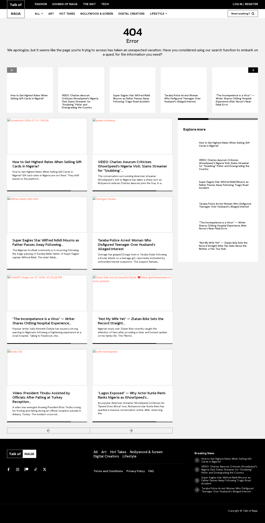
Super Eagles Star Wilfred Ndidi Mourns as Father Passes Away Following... (45, 242)
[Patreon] (26, 469)
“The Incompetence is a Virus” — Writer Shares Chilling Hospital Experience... (43, 321)
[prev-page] (12, 70)
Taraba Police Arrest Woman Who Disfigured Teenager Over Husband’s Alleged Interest (182, 98)
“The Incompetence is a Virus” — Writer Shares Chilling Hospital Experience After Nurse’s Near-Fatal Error (235, 100)
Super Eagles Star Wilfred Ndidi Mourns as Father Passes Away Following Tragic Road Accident (131, 98)
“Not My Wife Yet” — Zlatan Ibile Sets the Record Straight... (131, 321)
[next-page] (253, 70)
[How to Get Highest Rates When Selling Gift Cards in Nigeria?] (30, 78)
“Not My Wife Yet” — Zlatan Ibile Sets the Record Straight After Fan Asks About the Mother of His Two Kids (223, 245)
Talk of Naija (250, 510)
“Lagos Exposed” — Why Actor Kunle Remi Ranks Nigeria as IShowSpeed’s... (131, 395)
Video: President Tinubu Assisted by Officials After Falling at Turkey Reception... (41, 397)
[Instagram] (17, 469)
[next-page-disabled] (131, 430)
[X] (44, 469)
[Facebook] (8, 469)
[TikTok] (35, 469)
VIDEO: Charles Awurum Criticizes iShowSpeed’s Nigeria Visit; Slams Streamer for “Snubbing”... (132, 166)
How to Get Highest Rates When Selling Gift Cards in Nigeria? (29, 97)
